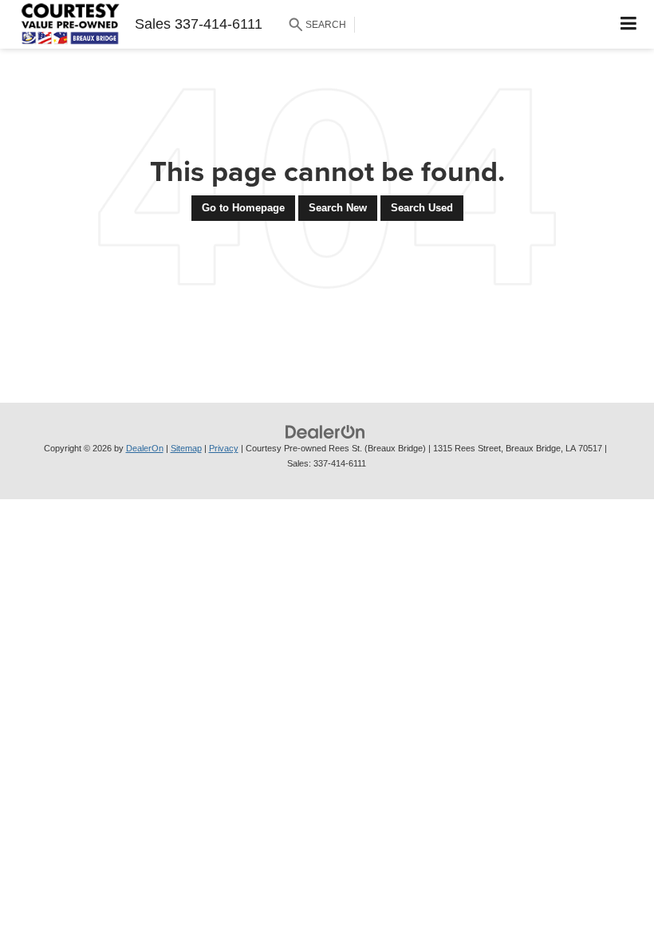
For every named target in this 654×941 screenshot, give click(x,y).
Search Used (422, 208)
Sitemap (186, 448)
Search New (338, 208)
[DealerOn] (325, 432)
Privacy (223, 448)
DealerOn (145, 448)
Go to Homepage (243, 208)
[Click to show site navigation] (629, 24)
